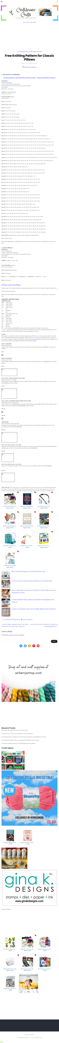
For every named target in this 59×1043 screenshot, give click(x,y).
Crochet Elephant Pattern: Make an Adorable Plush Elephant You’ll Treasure (20, 740)
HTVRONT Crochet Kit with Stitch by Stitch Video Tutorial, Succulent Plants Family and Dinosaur (10, 949)
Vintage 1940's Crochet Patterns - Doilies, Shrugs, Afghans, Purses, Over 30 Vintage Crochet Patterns (10, 988)
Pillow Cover (35, 336)
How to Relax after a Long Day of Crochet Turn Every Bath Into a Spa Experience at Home (24, 737)
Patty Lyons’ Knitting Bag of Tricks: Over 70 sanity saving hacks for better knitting (27, 506)
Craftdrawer (21, 51)
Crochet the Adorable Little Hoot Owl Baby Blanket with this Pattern (34, 609)
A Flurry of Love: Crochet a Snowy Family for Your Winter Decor (32, 581)
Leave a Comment (27, 619)
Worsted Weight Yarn (7, 82)
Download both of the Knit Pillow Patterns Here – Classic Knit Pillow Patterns (29, 78)
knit (26, 51)
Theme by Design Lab (36, 1037)
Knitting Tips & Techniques (10, 565)
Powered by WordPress (23, 1037)
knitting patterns (15, 619)
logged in (11, 635)
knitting (39, 51)
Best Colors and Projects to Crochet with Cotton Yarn (28, 571)
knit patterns (32, 51)
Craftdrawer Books (6, 909)
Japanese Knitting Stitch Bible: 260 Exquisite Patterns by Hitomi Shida (27, 526)
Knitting (8, 619)
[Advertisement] (29, 37)
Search (54, 641)
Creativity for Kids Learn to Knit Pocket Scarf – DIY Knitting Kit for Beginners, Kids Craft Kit (44, 545)
